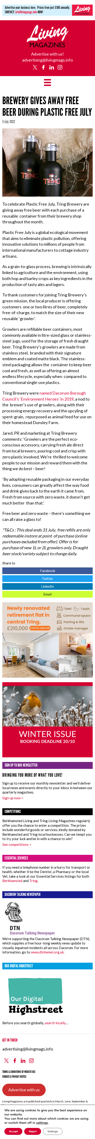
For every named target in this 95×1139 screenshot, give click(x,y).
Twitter (27, 578)
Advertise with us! (47, 53)
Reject (32, 1131)
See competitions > (16, 844)
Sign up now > (12, 798)
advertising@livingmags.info (47, 59)
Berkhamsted (12, 881)
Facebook (28, 570)
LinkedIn (28, 585)
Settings (53, 1131)
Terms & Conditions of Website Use (18, 1072)
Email (27, 593)
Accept (13, 1131)
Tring (33, 881)
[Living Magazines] (47, 45)
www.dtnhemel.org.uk (47, 952)
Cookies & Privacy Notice (14, 1077)
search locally (55, 1023)
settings (42, 1123)
